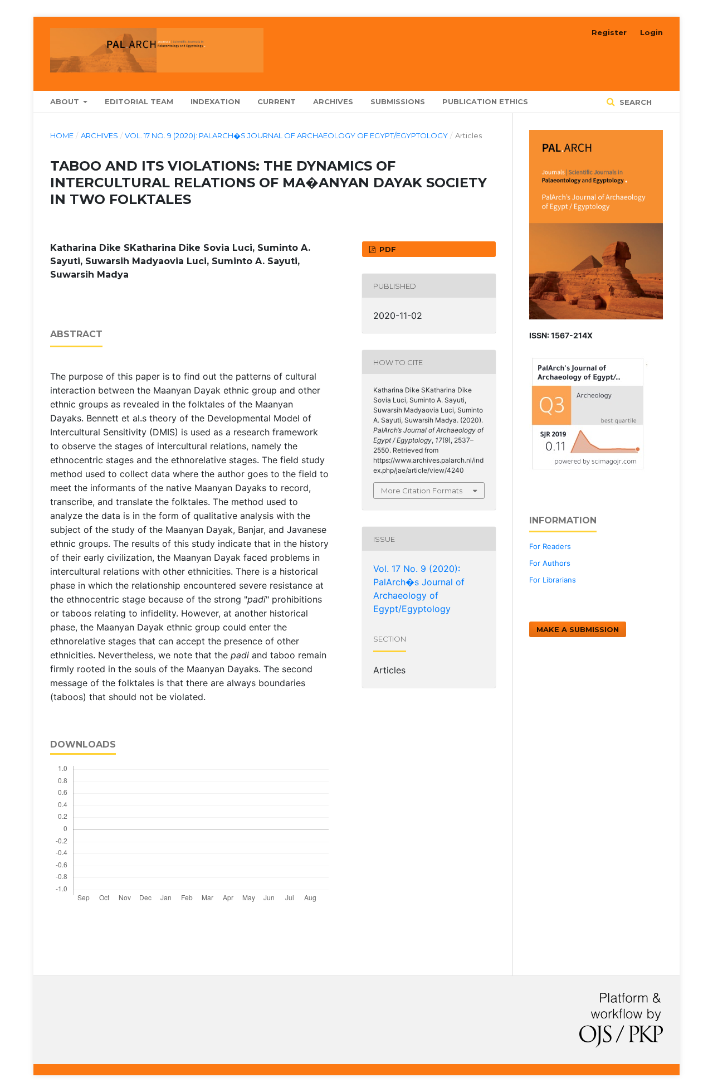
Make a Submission (577, 629)
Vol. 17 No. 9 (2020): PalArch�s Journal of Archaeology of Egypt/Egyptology (286, 135)
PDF (386, 249)
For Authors (549, 563)
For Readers (550, 546)
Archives (333, 101)
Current (276, 101)
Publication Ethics (485, 101)
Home (62, 135)
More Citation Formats (421, 490)
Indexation (215, 101)
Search (634, 102)
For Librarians (552, 579)
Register (609, 32)
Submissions (397, 101)
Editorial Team (139, 101)
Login (651, 32)
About (65, 101)
